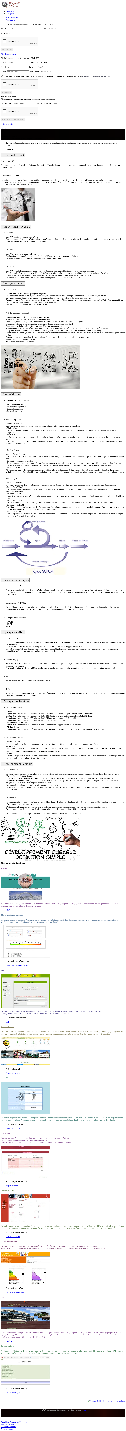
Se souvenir (8, 33)
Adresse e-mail (7, 103)
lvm (84, 1410)
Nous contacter (7, 1429)
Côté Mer (9, 1341)
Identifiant (5, 24)
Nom (3, 67)
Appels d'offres (12, 1186)
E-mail (3, 72)
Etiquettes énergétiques (15, 1292)
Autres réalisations (13, 1073)
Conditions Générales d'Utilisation (96, 76)
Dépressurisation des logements (18, 965)
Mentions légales (7, 1424)
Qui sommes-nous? (8, 1427)
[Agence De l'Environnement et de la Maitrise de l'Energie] (89, 1401)
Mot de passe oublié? (9, 54)
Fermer (4, 128)
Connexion (10, 11)
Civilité (4, 58)
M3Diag (9, 910)
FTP (7, 1022)
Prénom (4, 62)
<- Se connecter (7, 124)
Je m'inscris (10, 20)
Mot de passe (6, 29)
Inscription (10, 13)
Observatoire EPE (13, 1237)
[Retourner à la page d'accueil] (11, 7)
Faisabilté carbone (13, 1128)
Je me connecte (12, 18)
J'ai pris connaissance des (86, 76)
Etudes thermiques (13, 1393)
